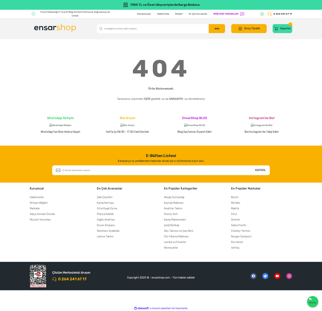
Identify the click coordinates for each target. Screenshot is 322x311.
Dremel (235, 219)
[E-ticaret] (160, 308)
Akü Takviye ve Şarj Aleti (178, 231)
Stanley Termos (240, 231)
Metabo (235, 202)
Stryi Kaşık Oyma (107, 208)
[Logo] (55, 28)
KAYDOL (260, 170)
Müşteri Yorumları (40, 219)
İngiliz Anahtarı (106, 219)
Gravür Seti (171, 214)
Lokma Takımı (105, 236)
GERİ (147, 99)
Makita (235, 208)
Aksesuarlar (171, 247)
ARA (217, 28)
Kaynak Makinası (173, 202)
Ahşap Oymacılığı (174, 197)
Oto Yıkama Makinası (176, 236)
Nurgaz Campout (241, 236)
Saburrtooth (238, 225)
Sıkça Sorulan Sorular (42, 214)
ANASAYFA (176, 99)
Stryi (234, 214)
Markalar (35, 208)
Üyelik (256, 28)
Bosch (235, 197)
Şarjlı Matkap (171, 225)
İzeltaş (235, 247)
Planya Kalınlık (105, 214)
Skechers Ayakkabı (108, 231)
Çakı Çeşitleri (104, 197)
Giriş (247, 28)
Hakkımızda (37, 197)
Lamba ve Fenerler (175, 242)
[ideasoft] (141, 308)
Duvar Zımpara (106, 225)
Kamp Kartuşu (105, 202)
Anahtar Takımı (173, 208)
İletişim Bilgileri (39, 202)
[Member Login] (240, 28)
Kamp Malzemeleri (175, 219)
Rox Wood (237, 242)
